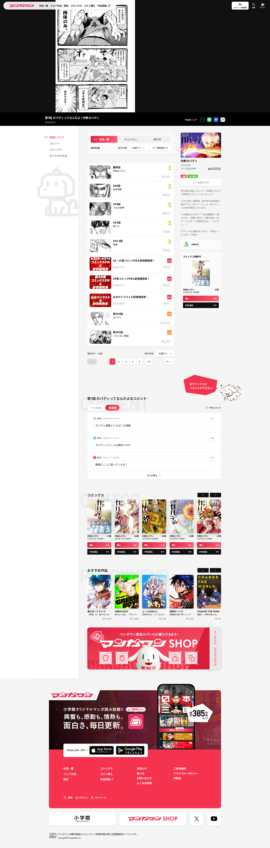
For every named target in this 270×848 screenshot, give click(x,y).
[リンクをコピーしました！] (222, 119)
